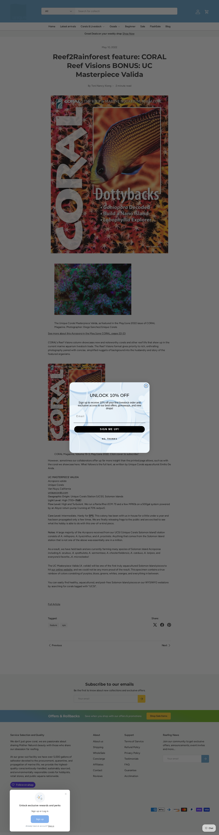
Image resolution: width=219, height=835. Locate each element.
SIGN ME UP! (109, 429)
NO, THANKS (109, 439)
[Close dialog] (146, 386)
